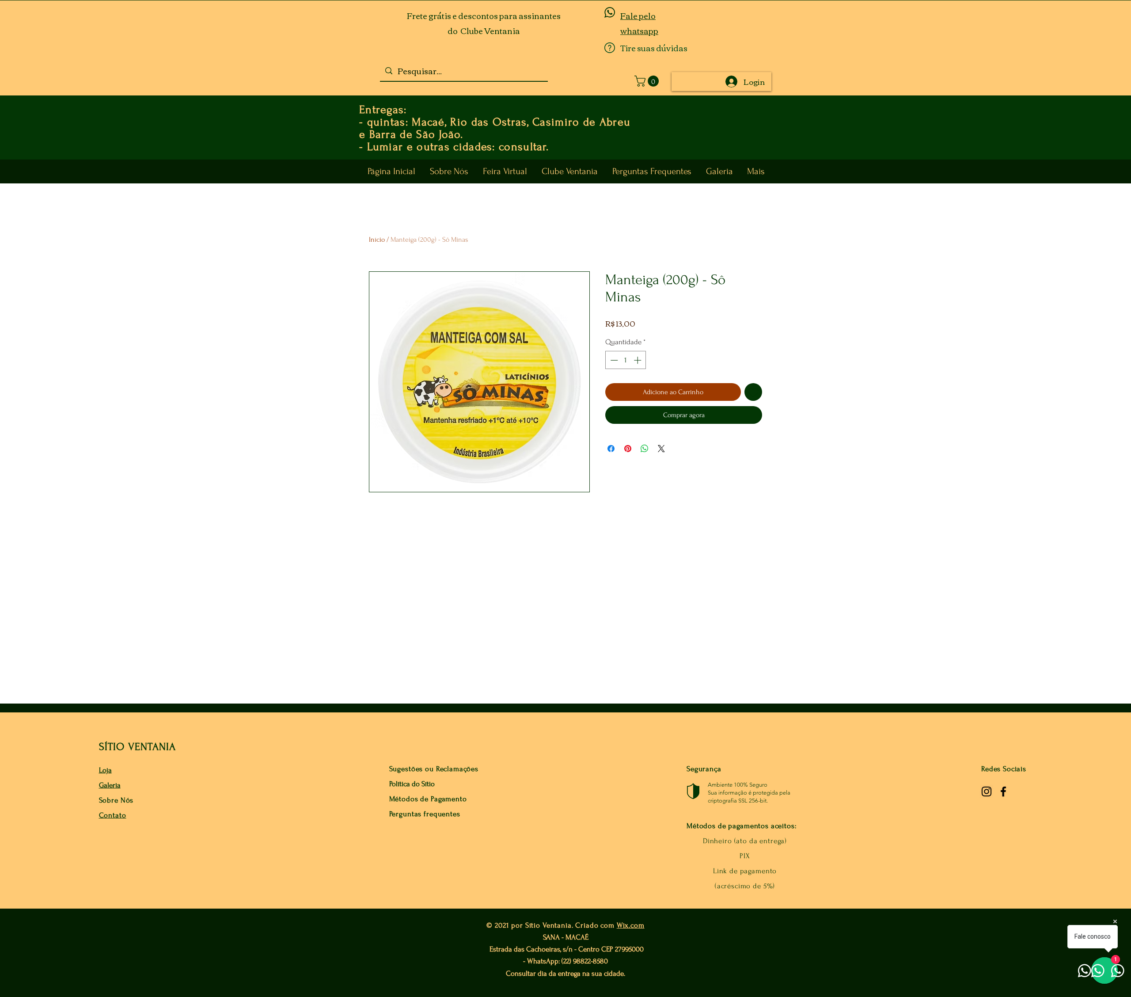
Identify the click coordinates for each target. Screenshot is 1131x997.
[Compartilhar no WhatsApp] (644, 448)
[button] (647, 81)
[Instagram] (986, 791)
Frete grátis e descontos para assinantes (484, 15)
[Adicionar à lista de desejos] (753, 392)
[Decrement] (613, 360)
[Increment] (638, 360)
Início (377, 240)
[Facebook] (1003, 791)
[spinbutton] (626, 360)
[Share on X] (661, 448)
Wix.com (631, 925)
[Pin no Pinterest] (627, 448)
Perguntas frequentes (424, 814)
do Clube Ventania (484, 30)
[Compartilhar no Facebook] (611, 448)
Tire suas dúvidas (653, 47)
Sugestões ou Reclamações (433, 769)
